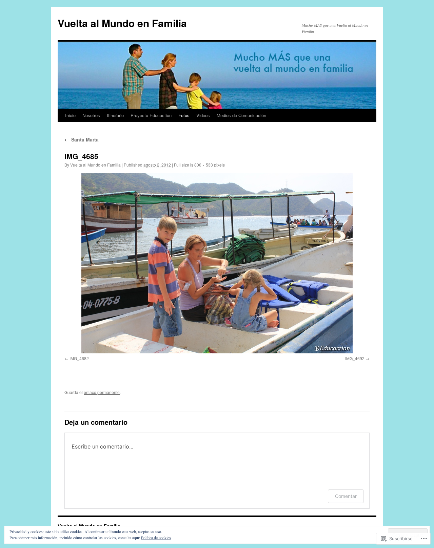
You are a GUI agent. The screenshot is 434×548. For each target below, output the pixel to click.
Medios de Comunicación (241, 115)
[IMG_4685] (217, 263)
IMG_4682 (79, 358)
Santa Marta (81, 139)
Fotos (184, 115)
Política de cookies (156, 537)
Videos (203, 115)
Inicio (70, 115)
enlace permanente (102, 392)
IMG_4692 (354, 358)
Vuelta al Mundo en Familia (122, 23)
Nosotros (91, 115)
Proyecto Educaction (151, 115)
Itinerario (115, 115)
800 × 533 (203, 165)
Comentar (346, 496)
